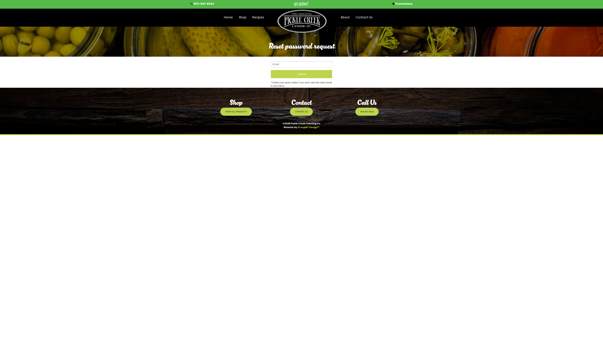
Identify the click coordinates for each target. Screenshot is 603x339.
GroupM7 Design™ (308, 127)
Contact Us (364, 17)
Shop (242, 17)
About (345, 17)
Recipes (258, 17)
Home (228, 17)
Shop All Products (236, 111)
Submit (301, 74)
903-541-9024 (367, 111)
